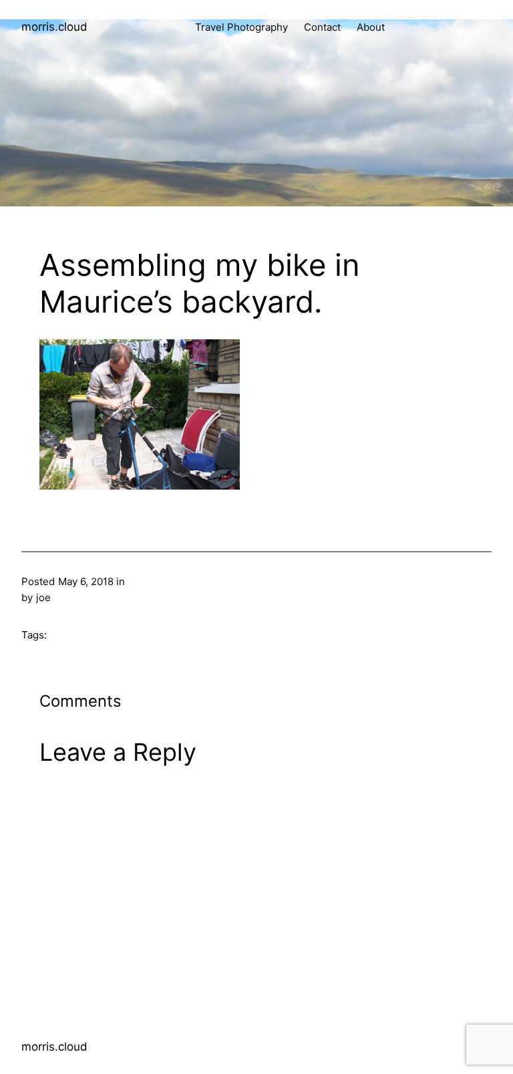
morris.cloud (54, 26)
